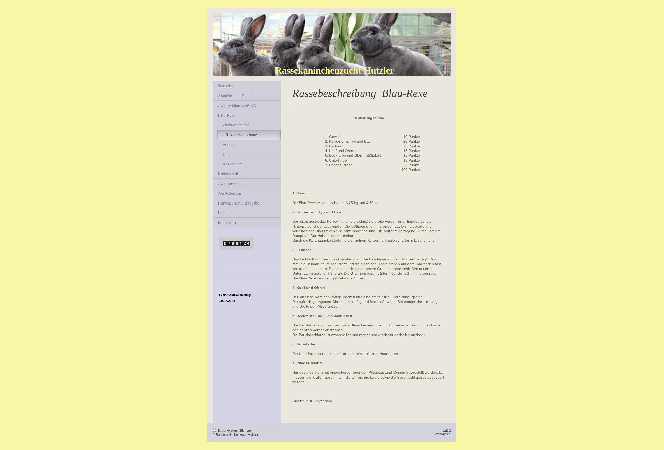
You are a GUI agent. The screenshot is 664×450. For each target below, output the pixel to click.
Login (447, 430)
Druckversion (227, 430)
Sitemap (245, 430)
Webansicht (443, 434)
